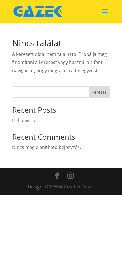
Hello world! (25, 120)
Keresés (99, 92)
